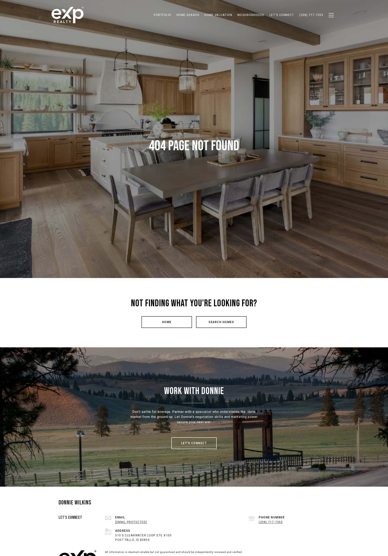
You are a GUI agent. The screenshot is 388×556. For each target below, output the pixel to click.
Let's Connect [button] (194, 443)
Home (167, 322)
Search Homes (221, 322)
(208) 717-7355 (271, 522)
